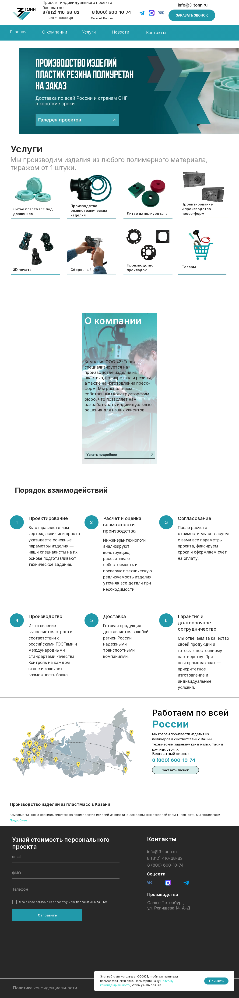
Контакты (156, 32)
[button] (192, 15)
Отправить (47, 915)
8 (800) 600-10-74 (173, 760)
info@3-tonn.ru (192, 5)
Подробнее (18, 820)
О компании (54, 32)
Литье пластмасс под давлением (33, 211)
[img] (23, 14)
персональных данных (91, 902)
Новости (120, 32)
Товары (189, 267)
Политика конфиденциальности (45, 987)
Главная (18, 31)
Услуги (89, 32)
